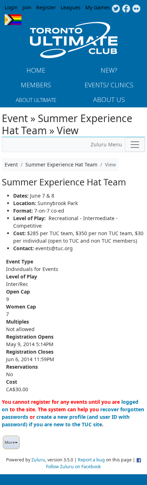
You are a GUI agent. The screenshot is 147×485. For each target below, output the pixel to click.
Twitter (116, 9)
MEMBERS (36, 85)
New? (109, 70)
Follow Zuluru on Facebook (73, 467)
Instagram (136, 9)
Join (26, 7)
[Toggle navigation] (135, 144)
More (10, 442)
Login (11, 7)
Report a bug (91, 460)
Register (46, 7)
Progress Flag (13, 19)
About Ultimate (36, 99)
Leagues (71, 7)
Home (35, 70)
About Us (109, 99)
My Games (97, 7)
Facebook (126, 9)
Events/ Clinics (109, 85)
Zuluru (38, 460)
